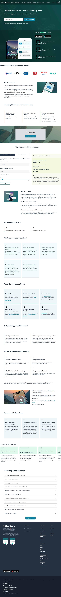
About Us (48, 2)
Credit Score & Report (15, 2)
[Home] (5, 2)
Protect (43, 2)
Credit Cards (29, 2)
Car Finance (39, 2)
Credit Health (23, 2)
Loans (34, 2)
